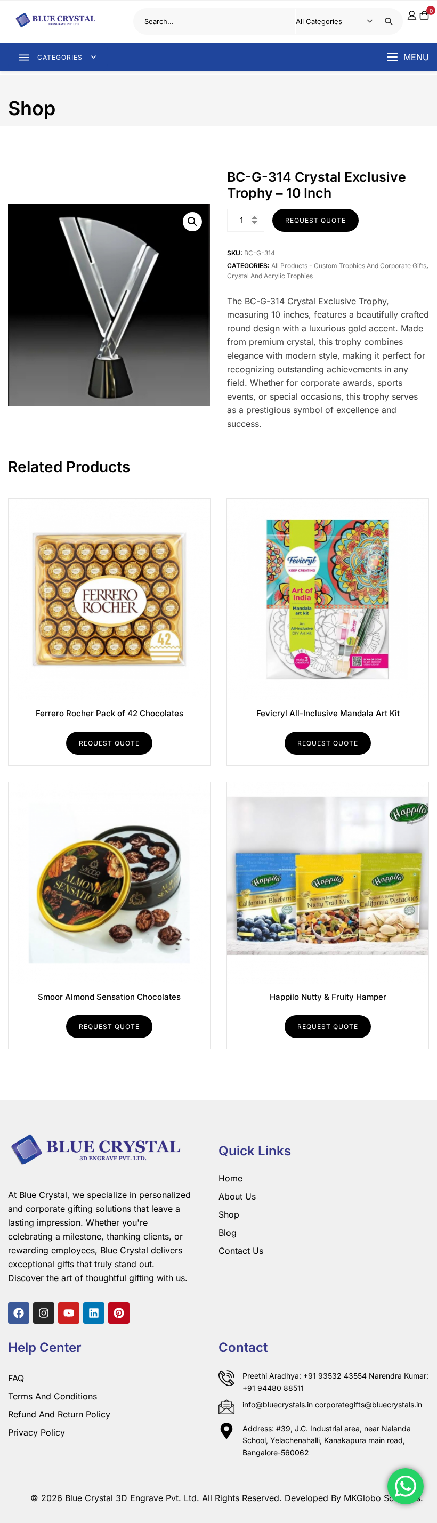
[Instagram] (43, 1313)
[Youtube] (68, 1313)
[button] (407, 57)
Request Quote (315, 220)
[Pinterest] (119, 1313)
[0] (424, 22)
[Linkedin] (93, 1313)
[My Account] (412, 15)
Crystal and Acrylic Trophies (270, 276)
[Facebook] (18, 1313)
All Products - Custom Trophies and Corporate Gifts (348, 266)
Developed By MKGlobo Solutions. (354, 1498)
